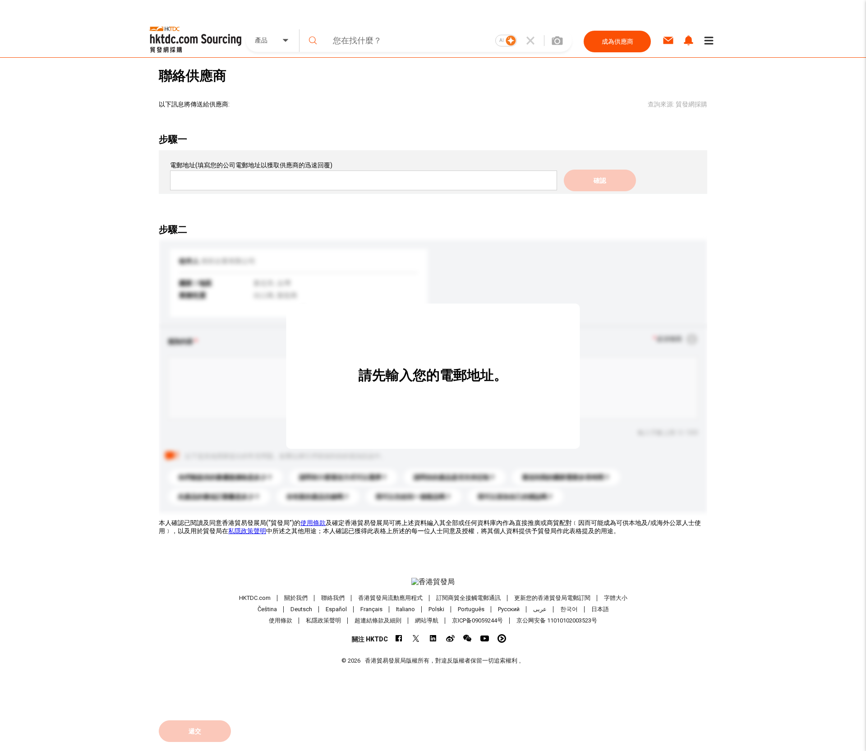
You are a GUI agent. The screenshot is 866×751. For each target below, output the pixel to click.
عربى (540, 609)
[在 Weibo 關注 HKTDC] (450, 638)
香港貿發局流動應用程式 (390, 597)
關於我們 (296, 597)
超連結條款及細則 (378, 620)
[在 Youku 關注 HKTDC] (501, 638)
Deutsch (301, 609)
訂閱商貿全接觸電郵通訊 (468, 597)
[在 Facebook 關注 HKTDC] (399, 638)
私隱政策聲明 (247, 530)
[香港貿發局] (433, 582)
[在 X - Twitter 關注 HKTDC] (416, 638)
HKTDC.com (255, 597)
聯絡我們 (333, 597)
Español (336, 609)
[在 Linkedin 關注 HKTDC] (433, 638)
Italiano (405, 609)
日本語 (600, 609)
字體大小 (615, 597)
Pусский (509, 609)
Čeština (267, 609)
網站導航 (426, 620)
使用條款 (313, 522)
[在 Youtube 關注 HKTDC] (484, 638)
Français (371, 609)
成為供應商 (617, 41)
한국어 (569, 609)
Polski (436, 609)
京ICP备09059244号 (477, 620)
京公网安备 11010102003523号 (556, 620)
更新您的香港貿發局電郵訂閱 (552, 597)
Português (471, 609)
